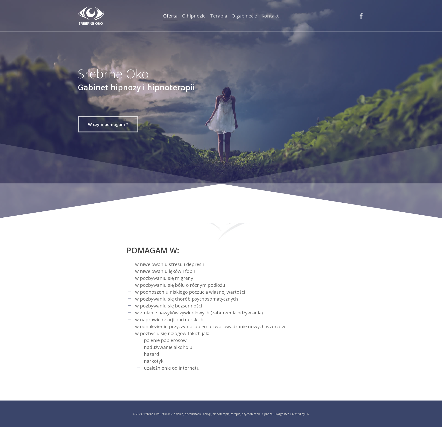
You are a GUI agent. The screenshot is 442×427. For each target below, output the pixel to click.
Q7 (307, 414)
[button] (108, 124)
